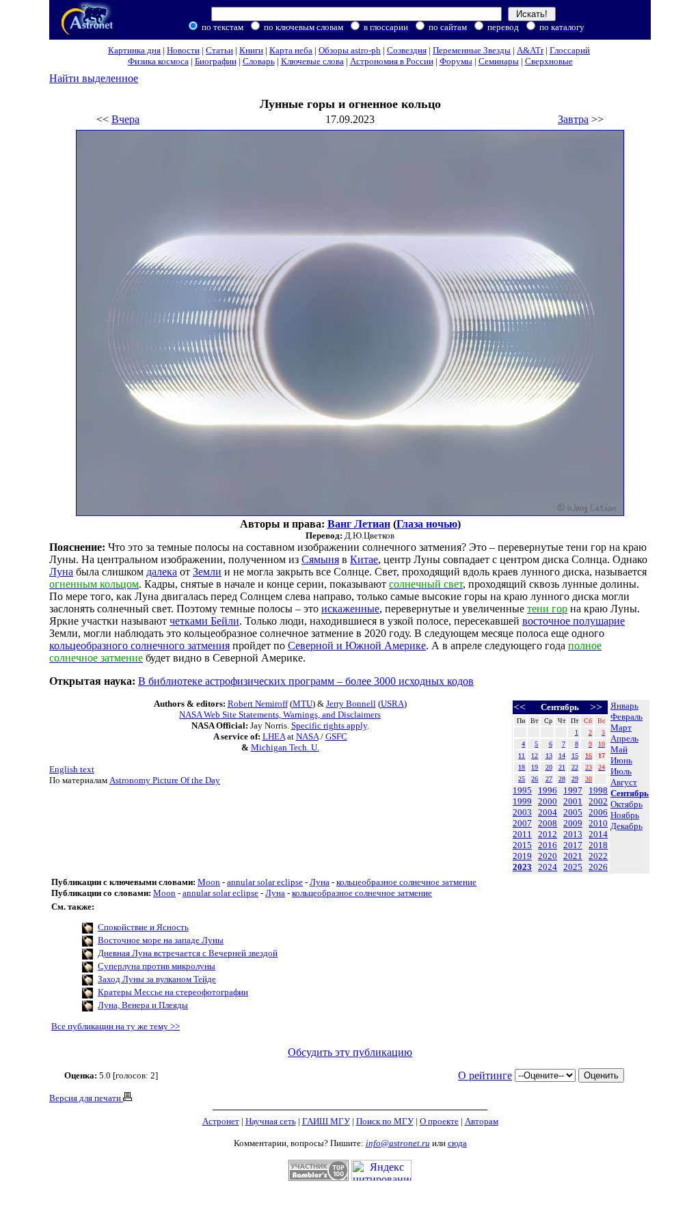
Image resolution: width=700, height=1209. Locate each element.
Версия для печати (86, 1098)
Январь (624, 706)
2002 (598, 801)
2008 (547, 823)
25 (521, 779)
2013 (572, 834)
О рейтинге (485, 1075)
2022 (598, 856)
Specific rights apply (329, 725)
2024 (547, 867)
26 (534, 779)
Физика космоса (158, 61)
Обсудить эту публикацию (350, 1052)
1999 (522, 801)
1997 (572, 790)
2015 (522, 845)
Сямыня (320, 559)
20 (549, 767)
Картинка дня (134, 50)
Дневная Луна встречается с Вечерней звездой (188, 953)
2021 (572, 856)
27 (549, 779)
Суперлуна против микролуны (156, 966)
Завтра (573, 119)
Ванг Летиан (358, 524)
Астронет (220, 1121)
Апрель (624, 738)
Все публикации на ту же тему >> (115, 1026)
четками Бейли (204, 621)
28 (561, 779)
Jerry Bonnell (351, 703)
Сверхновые (549, 61)
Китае (364, 559)
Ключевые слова (312, 61)
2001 (572, 801)
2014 (598, 834)
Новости (183, 50)
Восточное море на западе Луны (161, 940)
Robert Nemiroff (258, 703)
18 (521, 767)
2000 (547, 801)
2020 (547, 856)
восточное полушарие (573, 621)
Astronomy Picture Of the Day (164, 780)
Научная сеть (270, 1121)
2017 (572, 845)
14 (561, 755)
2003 (522, 812)
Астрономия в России (391, 61)
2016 (547, 845)
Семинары (499, 61)
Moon (209, 882)
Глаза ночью (426, 524)
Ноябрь (624, 815)
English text (71, 769)
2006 (598, 812)
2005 (572, 812)
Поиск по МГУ (385, 1121)
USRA (392, 703)
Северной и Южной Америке (357, 645)
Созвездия (407, 50)
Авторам (481, 1121)
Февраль (626, 716)
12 (534, 755)
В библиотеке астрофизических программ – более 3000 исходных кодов (306, 681)
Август (623, 782)
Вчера (125, 119)
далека (161, 572)
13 (549, 755)
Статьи (219, 50)
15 (574, 755)
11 (521, 755)
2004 (547, 812)
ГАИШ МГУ (326, 1121)
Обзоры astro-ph (350, 50)
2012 (547, 834)
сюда (457, 1143)
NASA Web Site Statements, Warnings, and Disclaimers (280, 714)
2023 (522, 867)
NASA (307, 736)
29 (574, 779)
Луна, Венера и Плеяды (143, 1005)
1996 (547, 790)
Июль (621, 771)
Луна (61, 572)
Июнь (621, 760)
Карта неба (290, 50)
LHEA (273, 736)
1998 (598, 790)
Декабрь (626, 826)
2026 (598, 867)
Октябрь (626, 804)
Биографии (216, 61)
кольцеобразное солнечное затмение (406, 882)
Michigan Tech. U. (285, 747)
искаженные (350, 608)
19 (534, 767)
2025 (572, 867)
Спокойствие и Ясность (143, 927)
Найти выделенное (93, 78)
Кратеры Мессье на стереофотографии (173, 992)
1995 (522, 790)
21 (561, 767)
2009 (572, 823)
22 (574, 767)
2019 (522, 856)
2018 (598, 845)
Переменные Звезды (472, 50)
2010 (598, 823)
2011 (522, 834)
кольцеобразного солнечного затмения (139, 645)
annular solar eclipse (265, 882)
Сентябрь (629, 793)
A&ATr (530, 50)
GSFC (336, 736)
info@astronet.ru (398, 1143)
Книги (251, 50)
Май (619, 749)
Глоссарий (570, 50)
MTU (302, 703)
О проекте (439, 1121)
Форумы (456, 61)
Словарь (259, 61)
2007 (522, 823)
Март (621, 727)
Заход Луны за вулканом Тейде (157, 979)
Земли (207, 572)
